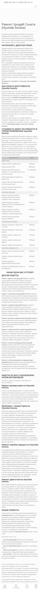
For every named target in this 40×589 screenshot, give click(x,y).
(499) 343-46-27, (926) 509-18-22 (18, 2)
